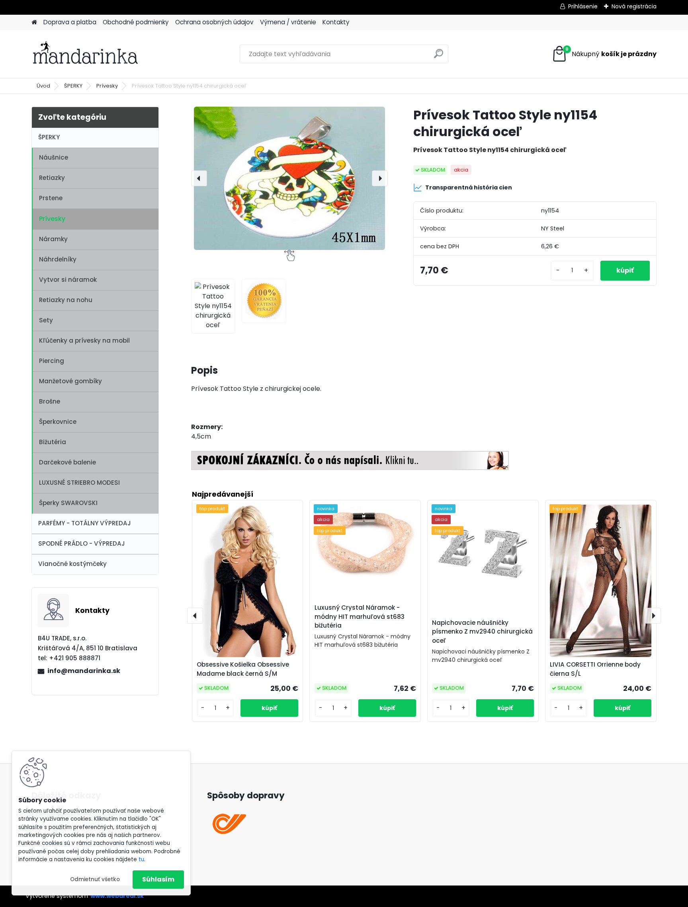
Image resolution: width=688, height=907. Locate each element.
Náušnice (53, 157)
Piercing (51, 361)
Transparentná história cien (468, 187)
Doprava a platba (69, 22)
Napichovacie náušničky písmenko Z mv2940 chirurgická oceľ (482, 631)
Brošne (49, 401)
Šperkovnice (57, 421)
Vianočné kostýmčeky (72, 564)
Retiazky (52, 178)
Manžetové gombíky (70, 381)
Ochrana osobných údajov (214, 22)
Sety (46, 320)
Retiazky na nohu (65, 300)
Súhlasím (158, 879)
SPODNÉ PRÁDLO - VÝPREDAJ (81, 543)
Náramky (53, 239)
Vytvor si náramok (68, 279)
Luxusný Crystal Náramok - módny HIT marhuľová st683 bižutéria (360, 616)
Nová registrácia (634, 6)
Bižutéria (52, 442)
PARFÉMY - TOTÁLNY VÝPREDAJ (84, 523)
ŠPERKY (73, 86)
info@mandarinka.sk (83, 670)
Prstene (51, 198)
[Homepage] (34, 22)
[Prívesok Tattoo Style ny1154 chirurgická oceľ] (289, 178)
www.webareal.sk (117, 896)
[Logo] (86, 54)
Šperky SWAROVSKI (68, 503)
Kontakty (336, 22)
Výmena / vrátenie (288, 22)
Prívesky (107, 86)
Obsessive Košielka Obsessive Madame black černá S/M (243, 669)
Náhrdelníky (57, 259)
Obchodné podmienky (136, 22)
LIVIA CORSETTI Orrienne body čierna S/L (595, 669)
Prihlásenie (583, 6)
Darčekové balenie (67, 462)
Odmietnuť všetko (95, 879)
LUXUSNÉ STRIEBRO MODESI (79, 482)
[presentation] (199, 178)
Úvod (43, 86)
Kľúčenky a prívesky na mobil (84, 340)
